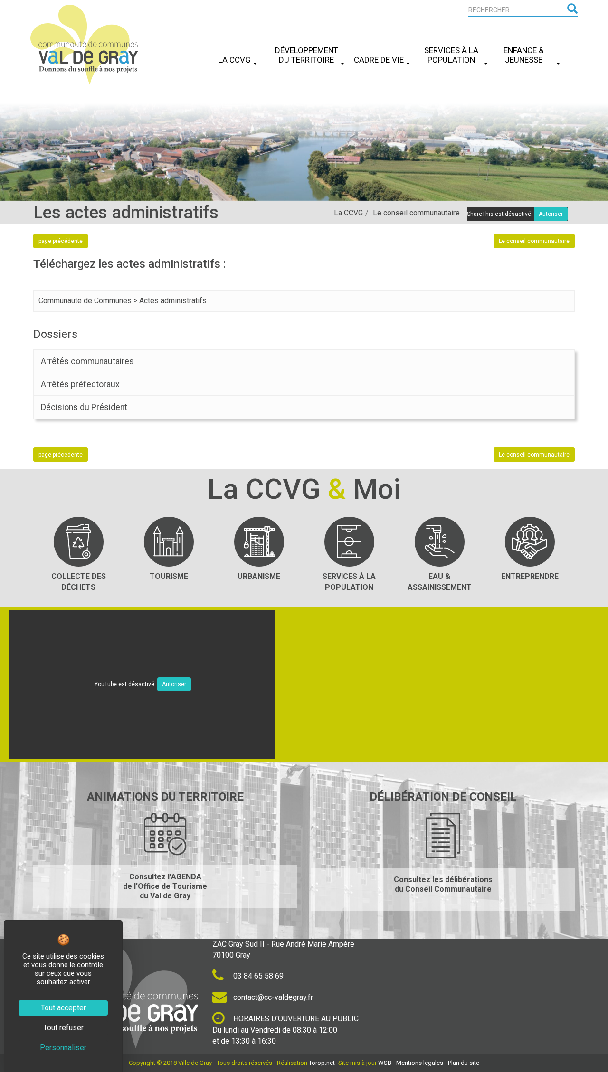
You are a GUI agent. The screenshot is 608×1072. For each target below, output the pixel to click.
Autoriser (174, 684)
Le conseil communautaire (416, 212)
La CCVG (234, 60)
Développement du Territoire (306, 55)
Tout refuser (63, 1027)
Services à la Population (451, 55)
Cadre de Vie (379, 60)
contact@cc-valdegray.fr (272, 997)
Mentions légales (419, 1062)
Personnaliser (63, 1047)
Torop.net (322, 1062)
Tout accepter (63, 1007)
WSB (384, 1062)
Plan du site (463, 1062)
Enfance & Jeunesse (524, 55)
